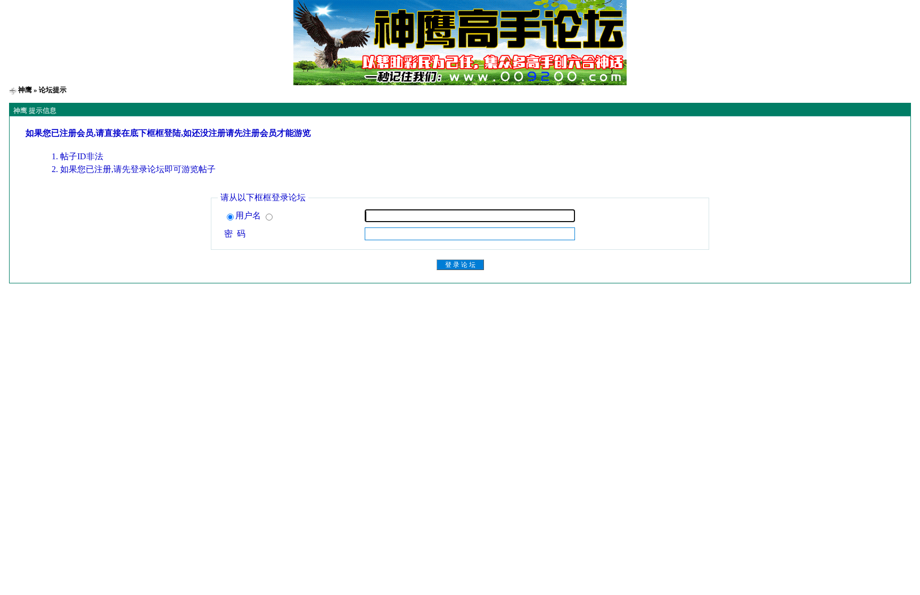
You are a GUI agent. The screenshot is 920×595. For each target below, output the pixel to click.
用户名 (249, 215)
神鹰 (25, 90)
